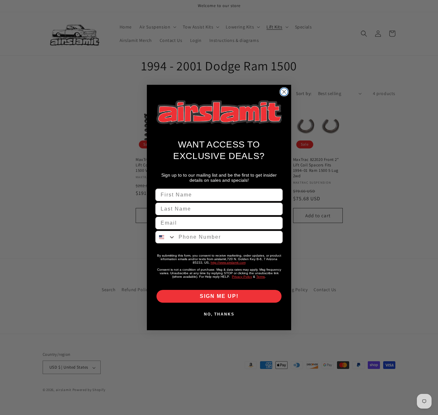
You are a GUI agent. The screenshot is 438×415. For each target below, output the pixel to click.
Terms (260, 276)
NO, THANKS (219, 314)
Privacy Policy (242, 276)
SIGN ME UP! (219, 296)
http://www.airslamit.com (228, 262)
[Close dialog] (284, 92)
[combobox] (165, 237)
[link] (219, 112)
